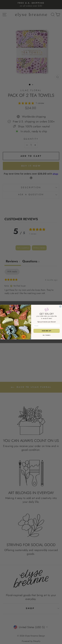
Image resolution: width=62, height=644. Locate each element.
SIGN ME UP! (46, 330)
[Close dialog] (60, 306)
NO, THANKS (46, 335)
